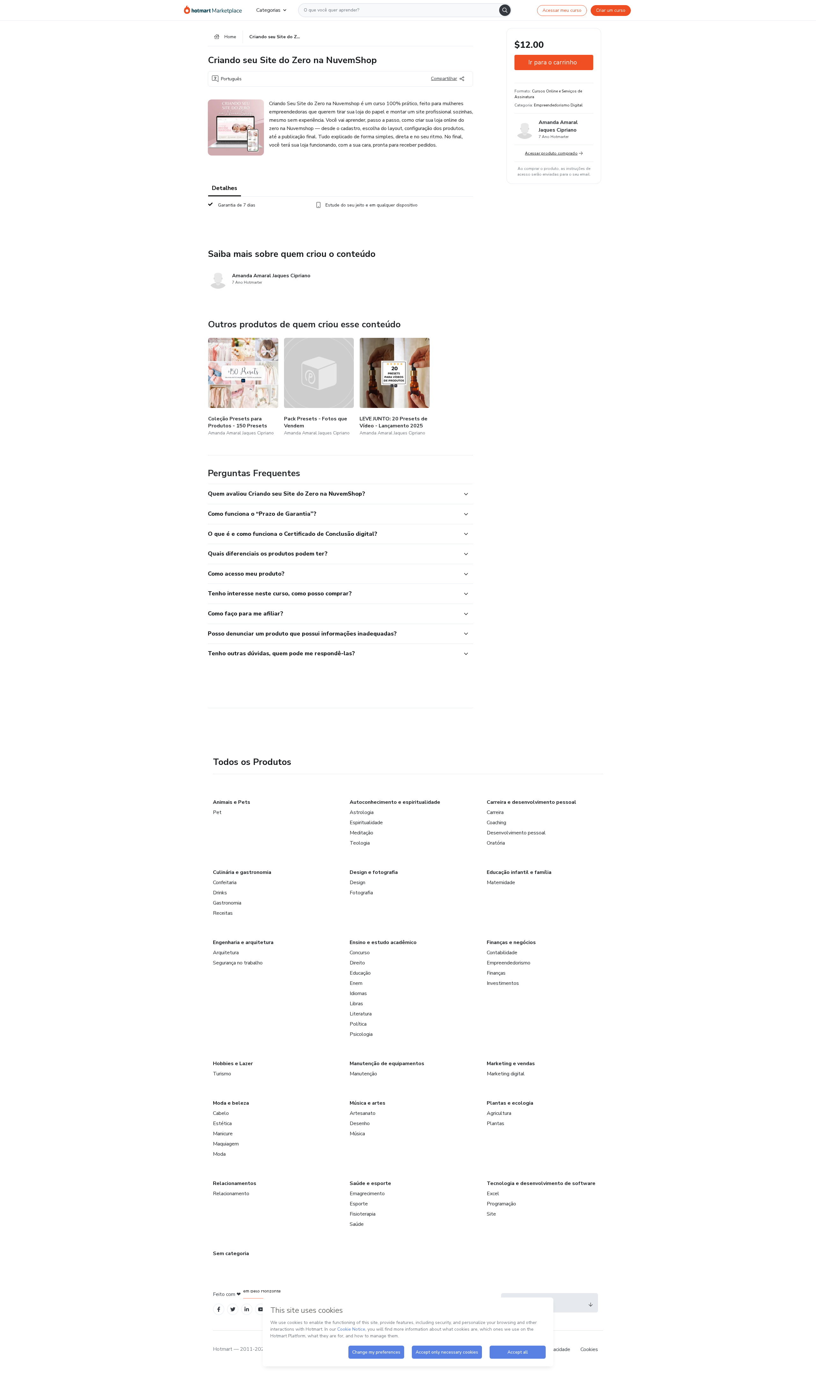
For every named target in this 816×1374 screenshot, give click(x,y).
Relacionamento (231, 1193)
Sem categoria (231, 1253)
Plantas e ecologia (510, 1103)
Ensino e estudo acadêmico (383, 942)
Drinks (220, 892)
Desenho (360, 1123)
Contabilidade (502, 952)
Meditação (361, 832)
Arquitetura (226, 952)
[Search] (505, 10)
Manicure (223, 1133)
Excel (493, 1193)
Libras (356, 1003)
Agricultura (499, 1113)
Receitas (223, 913)
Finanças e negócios (511, 942)
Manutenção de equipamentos (387, 1063)
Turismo (222, 1073)
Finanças (496, 973)
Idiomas (358, 993)
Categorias (268, 10)
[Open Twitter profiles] (233, 1309)
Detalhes (224, 188)
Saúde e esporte (370, 1183)
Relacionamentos (234, 1183)
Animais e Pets (231, 802)
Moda (219, 1154)
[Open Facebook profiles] (218, 1309)
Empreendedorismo (508, 962)
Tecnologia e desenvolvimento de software (541, 1183)
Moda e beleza (231, 1103)
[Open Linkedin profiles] (246, 1309)
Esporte (359, 1203)
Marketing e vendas (511, 1063)
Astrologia (362, 812)
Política (358, 1024)
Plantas (495, 1123)
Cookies (589, 1349)
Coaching (496, 822)
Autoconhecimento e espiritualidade (395, 802)
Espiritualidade (366, 822)
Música (357, 1133)
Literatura (361, 1013)
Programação (501, 1203)
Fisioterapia (362, 1214)
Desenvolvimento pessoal (516, 832)
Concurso (360, 952)
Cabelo (221, 1113)
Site (491, 1214)
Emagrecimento (367, 1193)
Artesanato (362, 1113)
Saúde (357, 1224)
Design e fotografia (374, 872)
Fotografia (361, 892)
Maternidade (501, 882)
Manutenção (363, 1073)
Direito (357, 962)
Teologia (360, 843)
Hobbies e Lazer (233, 1063)
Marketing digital (506, 1073)
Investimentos (503, 983)
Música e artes (367, 1103)
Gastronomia (227, 902)
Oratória (496, 843)
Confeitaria (225, 882)
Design (357, 882)
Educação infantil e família (519, 872)
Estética (222, 1123)
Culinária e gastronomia (242, 872)
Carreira (495, 812)
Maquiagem (226, 1143)
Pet (217, 812)
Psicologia (361, 1034)
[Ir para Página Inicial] (215, 10)
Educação (360, 973)
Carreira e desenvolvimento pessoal (531, 802)
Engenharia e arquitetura (243, 942)
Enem (356, 983)
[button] (333, 494)
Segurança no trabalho (238, 962)
